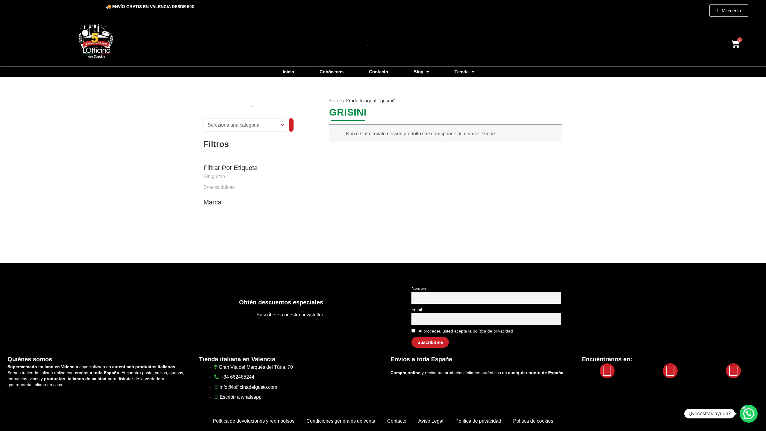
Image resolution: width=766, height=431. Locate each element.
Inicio (288, 71)
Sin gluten (214, 176)
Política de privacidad (478, 421)
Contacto (378, 71)
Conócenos (332, 71)
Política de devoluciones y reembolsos (253, 421)
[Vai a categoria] (291, 125)
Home (335, 100)
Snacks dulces (219, 187)
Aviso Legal (430, 421)
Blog (418, 71)
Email (416, 309)
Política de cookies (533, 421)
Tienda (462, 71)
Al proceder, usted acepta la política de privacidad (466, 331)
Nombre (419, 288)
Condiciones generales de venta (340, 421)
